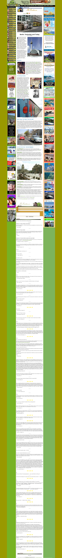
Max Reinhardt (21, 89)
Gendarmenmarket (20, 181)
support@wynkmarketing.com (39, 557)
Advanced (45, 3)
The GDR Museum (20, 148)
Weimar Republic (28, 63)
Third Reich (36, 63)
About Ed (24, 13)
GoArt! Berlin (19, 186)
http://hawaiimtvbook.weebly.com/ (27, 240)
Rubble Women (28, 66)
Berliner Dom (19, 158)
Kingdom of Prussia (31, 62)
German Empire (38, 62)
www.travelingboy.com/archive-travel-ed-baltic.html (23, 342)
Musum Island (19, 152)
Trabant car (18, 150)
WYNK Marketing (27, 557)
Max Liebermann (26, 93)
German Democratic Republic (32, 70)
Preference (48, 3)
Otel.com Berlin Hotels (24, 198)
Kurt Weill (25, 89)
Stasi (39, 150)
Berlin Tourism (32, 197)
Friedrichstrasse (20, 184)
